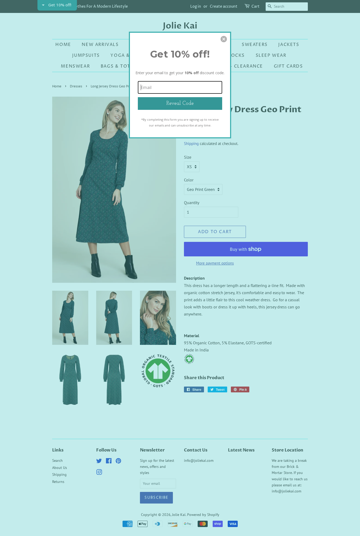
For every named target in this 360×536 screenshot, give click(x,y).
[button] (224, 39)
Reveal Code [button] (180, 103)
